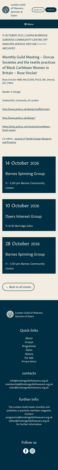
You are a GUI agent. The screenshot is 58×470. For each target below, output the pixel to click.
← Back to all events (18, 287)
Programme (29, 345)
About (29, 338)
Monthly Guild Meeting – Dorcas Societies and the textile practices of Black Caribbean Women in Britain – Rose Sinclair (28, 64)
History (29, 353)
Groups (29, 341)
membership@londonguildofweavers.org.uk (29, 384)
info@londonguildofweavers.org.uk (29, 380)
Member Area (38, 10)
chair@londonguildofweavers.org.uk (29, 387)
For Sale (29, 357)
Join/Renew (51, 10)
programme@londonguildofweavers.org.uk (29, 417)
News (29, 349)
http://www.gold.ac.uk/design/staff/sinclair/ (26, 108)
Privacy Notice (29, 361)
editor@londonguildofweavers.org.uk (29, 420)
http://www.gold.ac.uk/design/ (18, 117)
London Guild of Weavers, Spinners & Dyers (18, 10)
